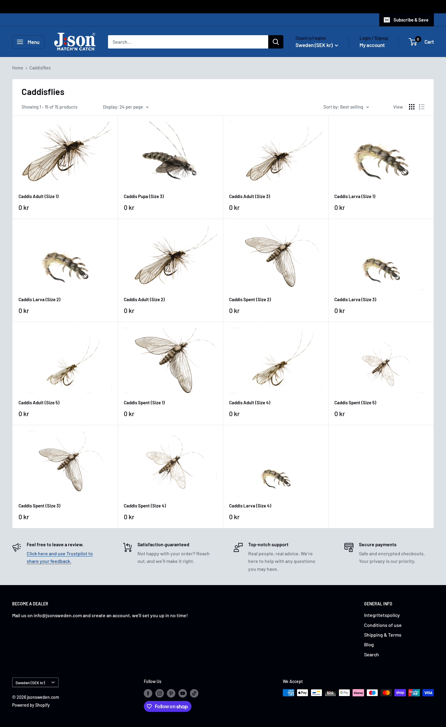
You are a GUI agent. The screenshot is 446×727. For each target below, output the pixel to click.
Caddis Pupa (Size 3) (144, 196)
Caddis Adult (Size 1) (39, 196)
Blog (369, 644)
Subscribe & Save (411, 19)
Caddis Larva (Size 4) (250, 505)
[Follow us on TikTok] (194, 693)
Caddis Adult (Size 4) (249, 402)
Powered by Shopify (31, 705)
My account (372, 45)
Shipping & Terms (382, 635)
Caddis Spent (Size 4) (145, 505)
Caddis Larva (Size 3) (355, 299)
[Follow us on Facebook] (148, 693)
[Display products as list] (421, 106)
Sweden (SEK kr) (30, 682)
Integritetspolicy (382, 615)
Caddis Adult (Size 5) (39, 402)
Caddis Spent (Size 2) (250, 299)
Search (371, 654)
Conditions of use (383, 625)
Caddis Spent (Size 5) (355, 402)
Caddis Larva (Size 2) (39, 299)
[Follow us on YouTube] (182, 693)
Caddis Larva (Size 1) (354, 196)
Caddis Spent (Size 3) (39, 505)
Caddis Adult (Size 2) (144, 299)
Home (17, 67)
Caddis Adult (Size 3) (249, 196)
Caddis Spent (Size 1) (144, 402)
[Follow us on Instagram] (159, 693)
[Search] (275, 42)
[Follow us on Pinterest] (171, 693)
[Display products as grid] (411, 106)
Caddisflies (40, 67)
